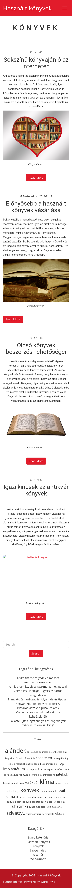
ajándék (15, 751)
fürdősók (59, 769)
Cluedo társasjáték (25, 758)
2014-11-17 (45, 196)
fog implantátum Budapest (40, 769)
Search (36, 653)
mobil (51, 791)
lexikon (44, 791)
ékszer (60, 813)
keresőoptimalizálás (13, 783)
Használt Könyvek (38, 842)
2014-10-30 (36, 479)
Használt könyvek (27, 8)
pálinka (44, 801)
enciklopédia (32, 763)
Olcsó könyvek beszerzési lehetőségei (36, 348)
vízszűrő (39, 814)
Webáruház (38, 859)
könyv (16, 791)
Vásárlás (38, 854)
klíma (47, 782)
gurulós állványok (13, 774)
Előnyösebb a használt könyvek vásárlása (36, 207)
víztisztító (49, 814)
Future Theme (12, 882)
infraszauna (49, 774)
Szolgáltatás (38, 850)
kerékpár (31, 782)
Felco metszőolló (49, 763)
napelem (52, 797)
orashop (62, 797)
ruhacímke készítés (39, 806)
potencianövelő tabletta (27, 801)
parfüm (10, 801)
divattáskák (19, 763)
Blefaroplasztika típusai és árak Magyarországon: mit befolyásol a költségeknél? (38, 712)
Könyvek (38, 846)
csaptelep (44, 757)
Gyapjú (27, 774)
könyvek (30, 790)
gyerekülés (36, 774)
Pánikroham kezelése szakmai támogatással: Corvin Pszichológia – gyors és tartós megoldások (38, 691)
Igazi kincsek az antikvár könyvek (36, 490)
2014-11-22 (36, 52)
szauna (58, 806)
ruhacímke (19, 806)
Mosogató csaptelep (26, 797)
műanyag (42, 797)
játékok (62, 774)
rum (51, 806)
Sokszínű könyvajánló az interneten (36, 63)
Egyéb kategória (38, 837)
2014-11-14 (36, 338)
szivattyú (16, 813)
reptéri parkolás (57, 801)
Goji (67, 769)
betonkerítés (55, 752)
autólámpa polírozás (37, 752)
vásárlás (30, 814)
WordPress (48, 882)
